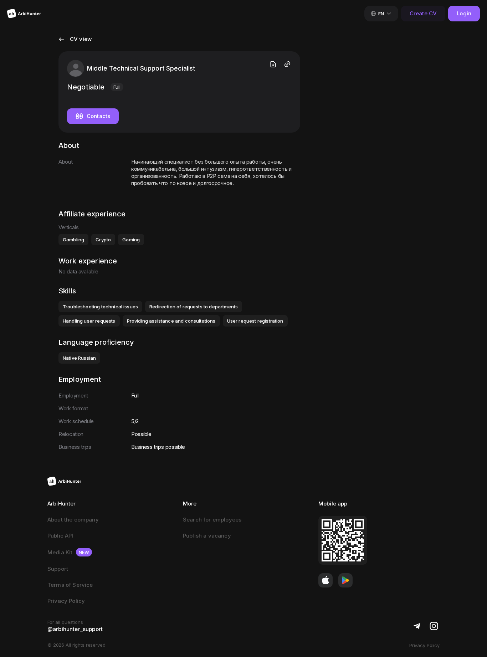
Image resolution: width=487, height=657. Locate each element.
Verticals (68, 227)
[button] (75, 43)
